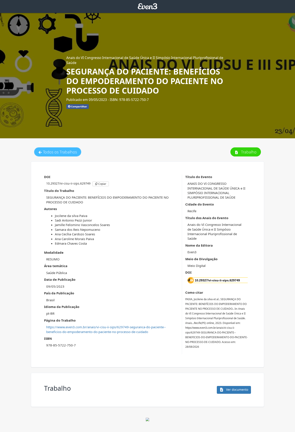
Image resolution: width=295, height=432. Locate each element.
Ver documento (236, 389)
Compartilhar (78, 106)
